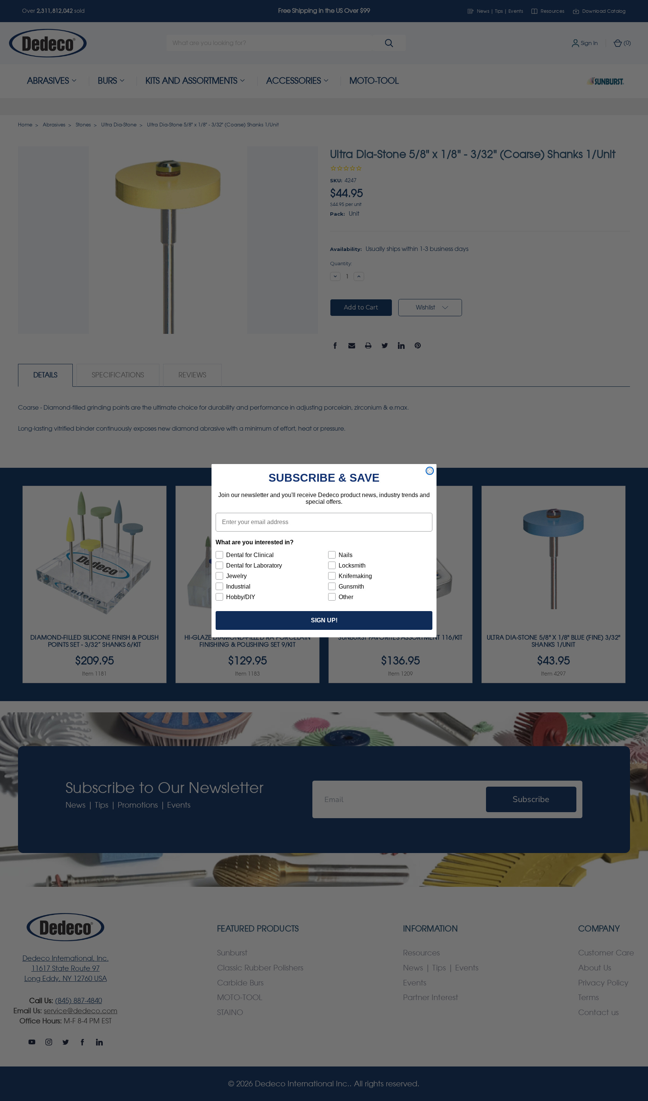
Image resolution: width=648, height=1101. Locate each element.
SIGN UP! (324, 620)
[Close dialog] (430, 471)
